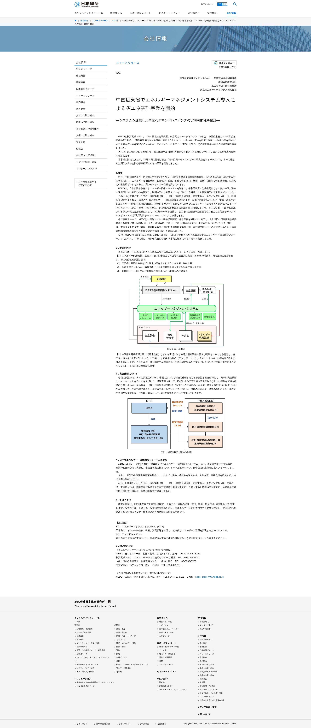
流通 (118, 654)
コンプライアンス (207, 697)
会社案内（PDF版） (86, 155)
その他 (119, 672)
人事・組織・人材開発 (85, 672)
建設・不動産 (121, 632)
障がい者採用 (205, 629)
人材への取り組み (85, 115)
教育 (118, 661)
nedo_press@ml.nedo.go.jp (209, 576)
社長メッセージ (84, 69)
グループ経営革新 (84, 632)
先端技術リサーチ (166, 632)
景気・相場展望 (165, 657)
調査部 (162, 682)
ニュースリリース (100, 20)
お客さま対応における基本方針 (212, 700)
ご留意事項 (161, 724)
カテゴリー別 (164, 636)
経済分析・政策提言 (167, 654)
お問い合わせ (207, 4)
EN (224, 4)
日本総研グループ (85, 89)
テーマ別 (162, 650)
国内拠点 (80, 102)
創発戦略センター (166, 686)
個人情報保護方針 (103, 724)
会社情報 (231, 13)
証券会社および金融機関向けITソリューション (95, 682)
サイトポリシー (125, 724)
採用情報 (212, 13)
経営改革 (80, 639)
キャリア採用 (205, 625)
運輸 (118, 650)
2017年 (115, 20)
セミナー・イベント (169, 13)
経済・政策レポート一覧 (169, 647)
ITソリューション (83, 678)
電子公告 (80, 142)
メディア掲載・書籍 (86, 162)
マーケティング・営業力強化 (88, 643)
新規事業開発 (82, 647)
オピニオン (163, 625)
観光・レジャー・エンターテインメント (132, 664)
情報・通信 (120, 647)
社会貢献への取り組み (87, 128)
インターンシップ (85, 168)
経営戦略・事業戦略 (85, 629)
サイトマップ (82, 724)
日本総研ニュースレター (169, 629)
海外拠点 (80, 108)
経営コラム (116, 13)
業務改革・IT (82, 654)
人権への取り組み (85, 135)
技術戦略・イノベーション (87, 664)
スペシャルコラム (166, 664)
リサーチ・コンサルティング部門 (172, 689)
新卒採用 (203, 622)
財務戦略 (80, 636)
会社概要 (80, 75)
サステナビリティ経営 (85, 668)
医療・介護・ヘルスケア (126, 636)
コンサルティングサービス (89, 13)
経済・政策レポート (140, 13)
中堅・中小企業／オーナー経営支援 (91, 650)
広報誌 (79, 148)
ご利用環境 (144, 724)
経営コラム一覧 (165, 622)
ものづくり (120, 639)
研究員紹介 (194, 13)
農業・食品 (120, 629)
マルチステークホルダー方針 (211, 693)
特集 (78, 622)
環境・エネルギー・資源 (126, 643)
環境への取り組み (85, 122)
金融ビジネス (121, 657)
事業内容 (80, 82)
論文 (161, 661)
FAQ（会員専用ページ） (86, 686)
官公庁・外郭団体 (123, 668)
